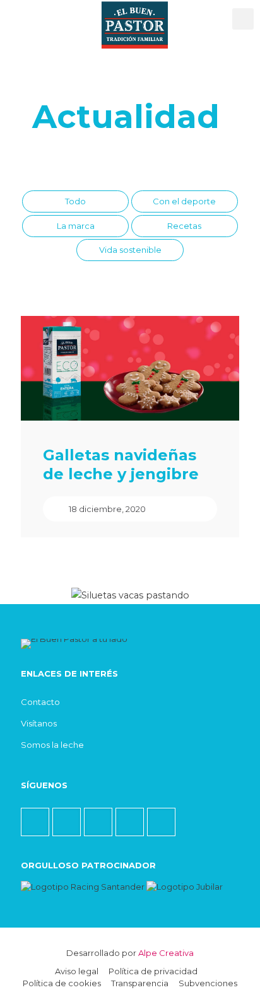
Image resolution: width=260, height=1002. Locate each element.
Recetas (184, 226)
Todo (75, 201)
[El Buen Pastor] (134, 16)
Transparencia (139, 983)
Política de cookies (62, 983)
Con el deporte (184, 201)
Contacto (40, 702)
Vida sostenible (130, 250)
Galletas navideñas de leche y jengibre (121, 464)
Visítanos (39, 723)
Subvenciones (208, 983)
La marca (76, 226)
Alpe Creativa (166, 953)
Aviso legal (76, 971)
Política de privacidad (153, 971)
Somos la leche (52, 745)
